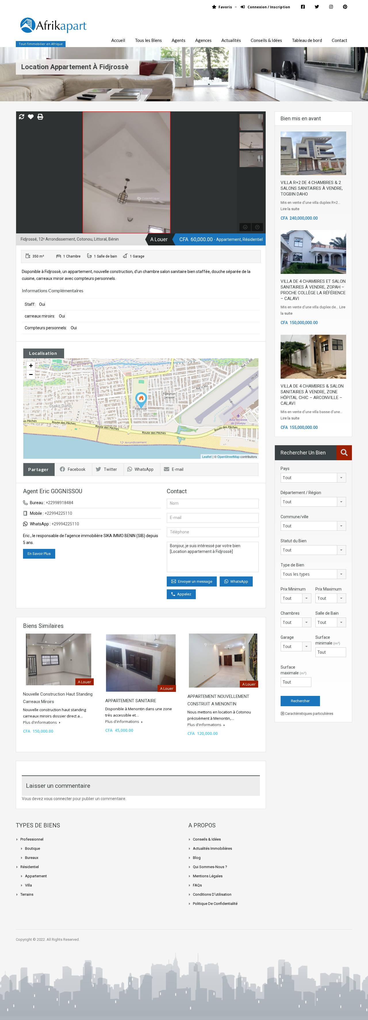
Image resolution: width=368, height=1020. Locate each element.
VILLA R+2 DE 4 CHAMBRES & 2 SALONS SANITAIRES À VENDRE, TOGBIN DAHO (312, 188)
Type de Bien (292, 565)
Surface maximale (293, 670)
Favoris (225, 7)
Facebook (76, 469)
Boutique (32, 848)
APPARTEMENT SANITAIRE (130, 700)
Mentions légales (208, 876)
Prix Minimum (293, 589)
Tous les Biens (148, 40)
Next (232, 172)
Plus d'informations (40, 722)
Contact (339, 40)
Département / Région (301, 492)
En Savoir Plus (39, 553)
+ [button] (31, 365)
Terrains (26, 894)
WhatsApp (144, 469)
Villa (28, 885)
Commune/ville (294, 516)
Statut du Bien (293, 541)
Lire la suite (290, 209)
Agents (178, 40)
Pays (285, 468)
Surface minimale (327, 640)
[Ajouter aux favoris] (31, 119)
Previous (21, 172)
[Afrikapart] (53, 28)
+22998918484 (59, 502)
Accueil (118, 40)
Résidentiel (29, 867)
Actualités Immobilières (212, 848)
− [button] (31, 374)
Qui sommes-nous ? (210, 867)
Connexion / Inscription (268, 7)
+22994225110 (58, 513)
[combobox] (313, 478)
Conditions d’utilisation (212, 894)
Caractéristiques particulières (308, 713)
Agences (203, 40)
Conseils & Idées (266, 40)
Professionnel (31, 839)
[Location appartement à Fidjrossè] (141, 400)
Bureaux (31, 858)
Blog (197, 858)
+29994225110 (65, 524)
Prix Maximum (328, 589)
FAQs (197, 885)
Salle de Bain (327, 613)
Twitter (110, 469)
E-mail (177, 469)
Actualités (231, 40)
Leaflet (207, 456)
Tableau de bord (307, 40)
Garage (287, 637)
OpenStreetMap (228, 456)
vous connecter (58, 798)
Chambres (290, 613)
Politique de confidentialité (215, 903)
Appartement (36, 876)
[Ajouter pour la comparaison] (21, 117)
